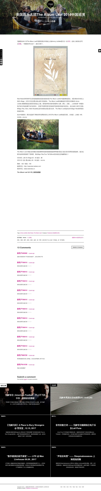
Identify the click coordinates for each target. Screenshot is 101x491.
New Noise (30, 233)
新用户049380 (22, 253)
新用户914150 (22, 364)
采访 (67, 486)
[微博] (1, 61)
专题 (74, 486)
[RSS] (1, 63)
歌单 (83, 486)
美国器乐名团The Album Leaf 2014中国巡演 (50, 14)
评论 (71, 486)
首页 (61, 486)
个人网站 (29, 237)
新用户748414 (22, 262)
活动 (80, 486)
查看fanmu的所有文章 (78, 237)
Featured (49, 233)
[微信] (1, 59)
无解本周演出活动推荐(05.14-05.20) (75, 397)
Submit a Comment (78, 247)
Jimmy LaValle (23, 233)
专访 (69, 41)
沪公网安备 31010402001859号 (31, 488)
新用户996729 (22, 355)
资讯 (58, 233)
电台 (77, 486)
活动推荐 (54, 233)
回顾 (20, 44)
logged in (25, 379)
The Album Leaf (38, 233)
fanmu (59, 17)
